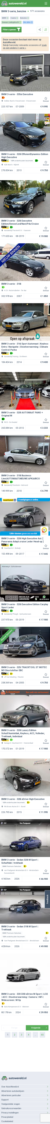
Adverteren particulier (11, 1095)
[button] (47, 899)
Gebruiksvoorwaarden (11, 1108)
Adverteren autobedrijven (12, 1091)
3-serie (12, 11)
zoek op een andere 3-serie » (25, 46)
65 (42, 1034)
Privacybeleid (7, 1117)
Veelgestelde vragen (10, 1104)
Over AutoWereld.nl (10, 1086)
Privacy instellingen (10, 1112)
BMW (4, 11)
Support (5, 1099)
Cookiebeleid (7, 1121)
